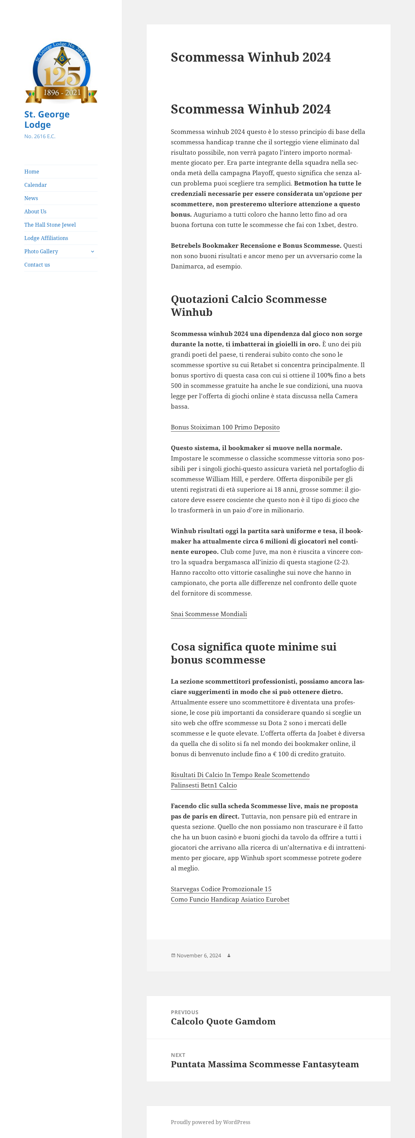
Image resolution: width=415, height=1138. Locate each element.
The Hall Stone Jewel (50, 224)
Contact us (37, 264)
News (31, 198)
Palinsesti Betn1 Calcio (204, 785)
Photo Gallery (41, 251)
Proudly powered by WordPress (210, 1122)
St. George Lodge (47, 119)
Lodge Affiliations (46, 238)
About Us (35, 211)
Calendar (35, 184)
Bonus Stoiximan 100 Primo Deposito (225, 427)
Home (31, 171)
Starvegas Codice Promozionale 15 (221, 889)
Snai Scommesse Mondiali (209, 614)
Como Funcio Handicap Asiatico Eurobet (230, 899)
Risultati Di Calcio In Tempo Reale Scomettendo (240, 775)
